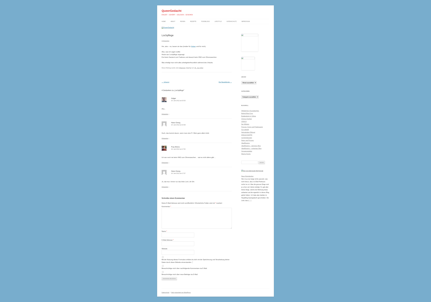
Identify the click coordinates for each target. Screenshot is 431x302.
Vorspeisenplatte (246, 151)
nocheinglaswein (246, 138)
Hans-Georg (175, 123)
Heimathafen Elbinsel (248, 132)
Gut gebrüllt (245, 130)
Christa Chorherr (246, 119)
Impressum (246, 21)
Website (164, 249)
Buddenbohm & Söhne (248, 116)
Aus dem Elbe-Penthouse (254, 171)
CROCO (244, 121)
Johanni (165, 82)
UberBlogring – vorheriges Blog (251, 148)
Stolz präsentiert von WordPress (181, 292)
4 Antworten (165, 41)
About (173, 21)
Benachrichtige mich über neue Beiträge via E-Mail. (180, 274)
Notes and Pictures (247, 140)
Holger (193, 46)
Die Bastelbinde (225, 82)
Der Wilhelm (245, 124)
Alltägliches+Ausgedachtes (250, 111)
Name (164, 231)
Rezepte (193, 21)
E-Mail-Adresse (168, 240)
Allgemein (182, 68)
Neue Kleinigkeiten (247, 176)
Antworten (165, 114)
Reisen (182, 21)
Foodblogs (205, 21)
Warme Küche (246, 154)
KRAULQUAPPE (246, 135)
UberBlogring (245, 143)
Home (164, 21)
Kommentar (166, 206)
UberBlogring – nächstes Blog (251, 146)
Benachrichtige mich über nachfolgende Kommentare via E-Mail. (184, 268)
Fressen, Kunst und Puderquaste (252, 127)
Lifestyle (218, 21)
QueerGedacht (171, 10)
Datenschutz (232, 21)
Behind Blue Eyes (247, 113)
